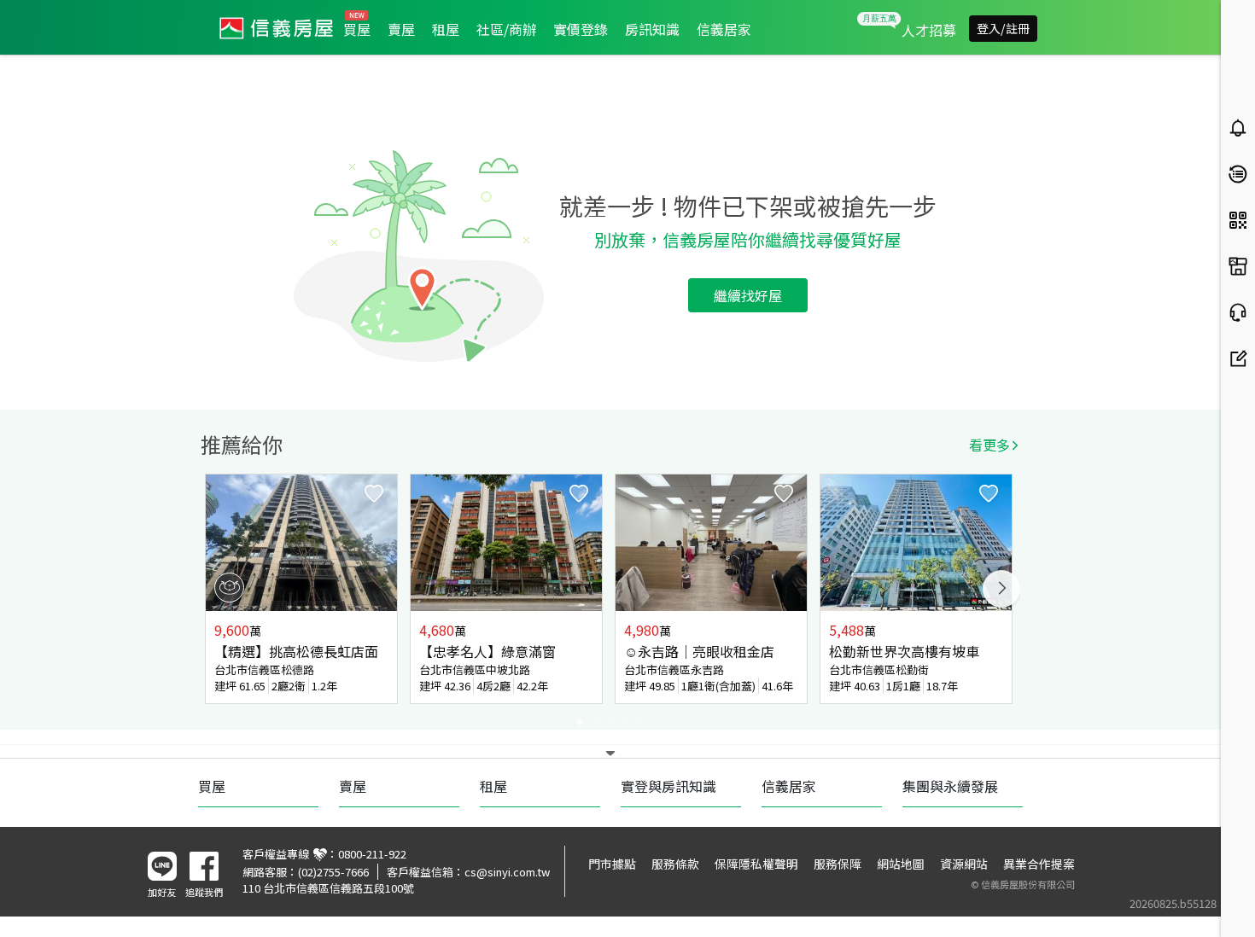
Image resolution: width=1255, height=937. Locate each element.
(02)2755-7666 (333, 872)
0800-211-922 (372, 854)
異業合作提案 (1039, 863)
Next (1001, 589)
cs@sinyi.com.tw (507, 872)
